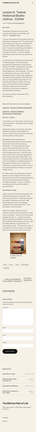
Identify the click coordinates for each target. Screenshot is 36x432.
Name (4, 327)
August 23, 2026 (30, 379)
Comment (5, 307)
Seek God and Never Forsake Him (10, 380)
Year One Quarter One (18, 23)
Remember (6, 268)
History (11, 264)
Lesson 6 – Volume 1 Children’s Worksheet (17, 108)
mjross (10, 23)
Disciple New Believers (10, 386)
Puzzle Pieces (25, 264)
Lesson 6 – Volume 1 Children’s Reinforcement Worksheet (13, 112)
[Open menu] (32, 3)
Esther (5, 264)
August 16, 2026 (29, 386)
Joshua (17, 264)
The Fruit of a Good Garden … (28, 279)
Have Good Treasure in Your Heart (11, 392)
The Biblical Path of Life (11, 3)
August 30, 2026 (29, 374)
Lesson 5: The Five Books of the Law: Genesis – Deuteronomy (12, 280)
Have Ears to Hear (9, 374)
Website (5, 342)
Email (4, 335)
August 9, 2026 (30, 392)
